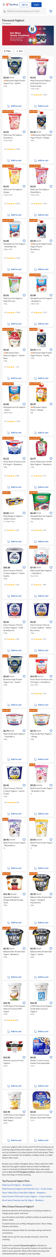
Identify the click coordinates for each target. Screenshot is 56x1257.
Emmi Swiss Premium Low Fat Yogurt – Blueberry (23, 1200)
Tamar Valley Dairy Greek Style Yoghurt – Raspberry (24, 1192)
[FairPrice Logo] (12, 4)
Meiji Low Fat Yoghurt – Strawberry (17, 1185)
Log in (36, 4)
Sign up (25, 4)
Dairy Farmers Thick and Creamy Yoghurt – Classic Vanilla (26, 1196)
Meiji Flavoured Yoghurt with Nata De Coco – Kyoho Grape (27, 1189)
